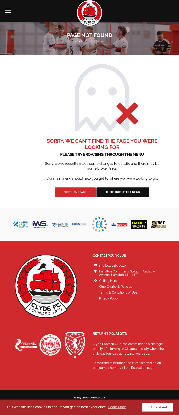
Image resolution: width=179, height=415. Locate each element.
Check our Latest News (123, 192)
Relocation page (142, 367)
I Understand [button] (157, 407)
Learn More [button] (117, 407)
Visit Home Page (75, 192)
